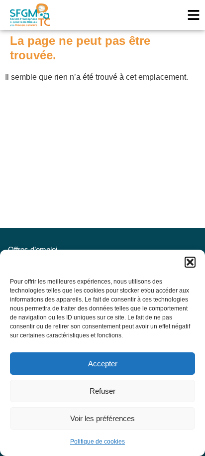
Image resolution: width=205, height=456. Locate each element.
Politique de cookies (97, 441)
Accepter (102, 363)
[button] (190, 262)
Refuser (102, 391)
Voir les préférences (102, 418)
